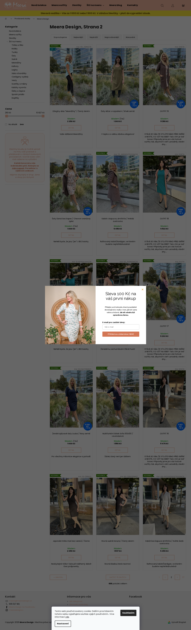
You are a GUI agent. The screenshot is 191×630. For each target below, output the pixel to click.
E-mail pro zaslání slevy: (113, 322)
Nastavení (63, 623)
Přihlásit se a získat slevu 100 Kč (121, 334)
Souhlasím (128, 612)
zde (67, 616)
